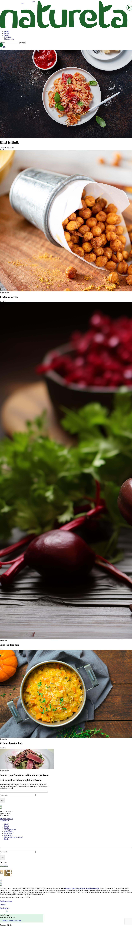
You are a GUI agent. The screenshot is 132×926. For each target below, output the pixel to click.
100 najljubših (8, 831)
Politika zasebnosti (6, 901)
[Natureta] (66, 28)
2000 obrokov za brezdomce (13, 837)
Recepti (6, 33)
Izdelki (6, 31)
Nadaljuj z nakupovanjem (11, 920)
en (4, 47)
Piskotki (2, 904)
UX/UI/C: (3, 911)
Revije (6, 839)
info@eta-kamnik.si (6, 819)
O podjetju (7, 37)
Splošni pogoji (4, 908)
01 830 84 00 (4, 820)
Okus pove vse (9, 39)
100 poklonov (8, 835)
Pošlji (2, 800)
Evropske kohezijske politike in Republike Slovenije (82, 888)
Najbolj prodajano (10, 830)
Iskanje (22, 42)
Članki (6, 35)
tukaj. (22, 3)
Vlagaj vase (8, 833)
